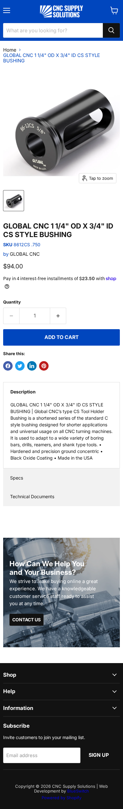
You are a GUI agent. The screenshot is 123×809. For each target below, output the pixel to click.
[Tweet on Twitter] (20, 366)
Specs (16, 477)
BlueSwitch (78, 790)
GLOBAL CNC (25, 254)
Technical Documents (32, 496)
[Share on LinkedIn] (32, 366)
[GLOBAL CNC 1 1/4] (13, 201)
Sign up (99, 755)
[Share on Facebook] (8, 366)
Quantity (12, 302)
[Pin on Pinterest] (44, 366)
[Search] (111, 30)
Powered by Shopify (61, 797)
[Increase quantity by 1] (58, 316)
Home (9, 50)
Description (23, 391)
